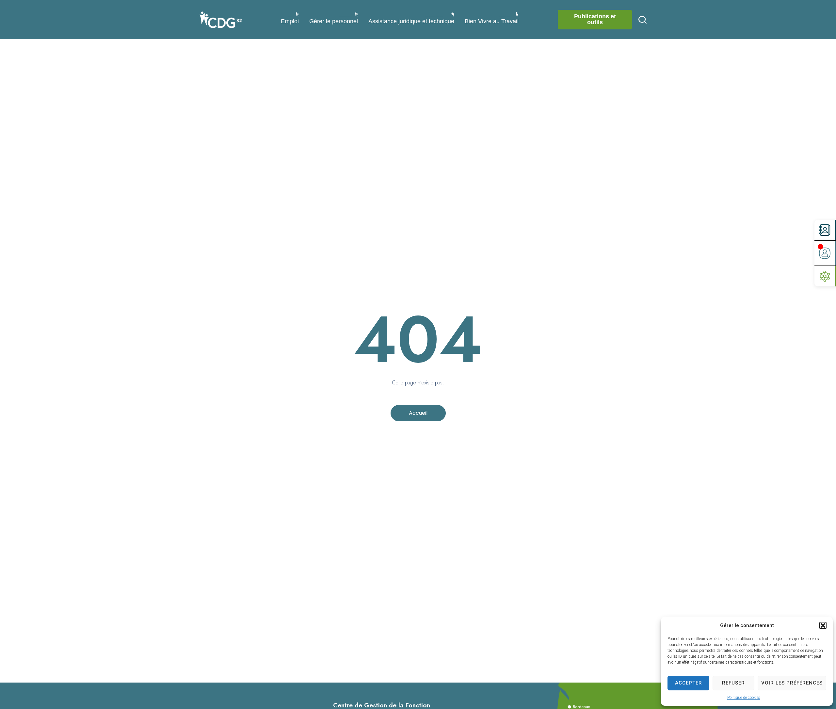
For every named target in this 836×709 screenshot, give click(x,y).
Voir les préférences (792, 683)
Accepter (688, 683)
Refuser (733, 683)
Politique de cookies (743, 697)
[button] (823, 625)
